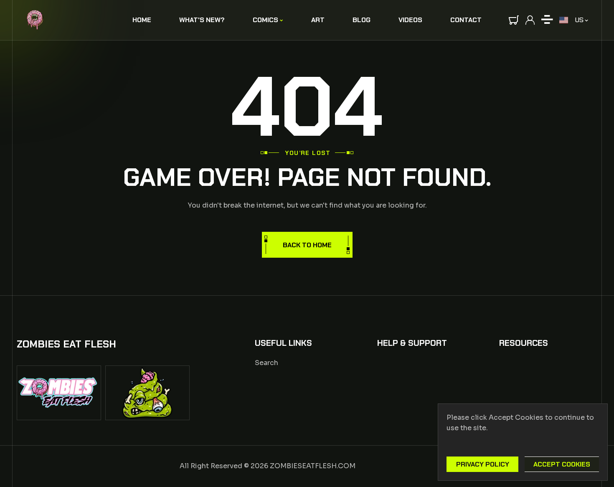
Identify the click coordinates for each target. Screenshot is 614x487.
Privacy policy (482, 464)
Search (266, 362)
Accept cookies (561, 464)
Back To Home (307, 245)
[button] (514, 20)
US (579, 19)
